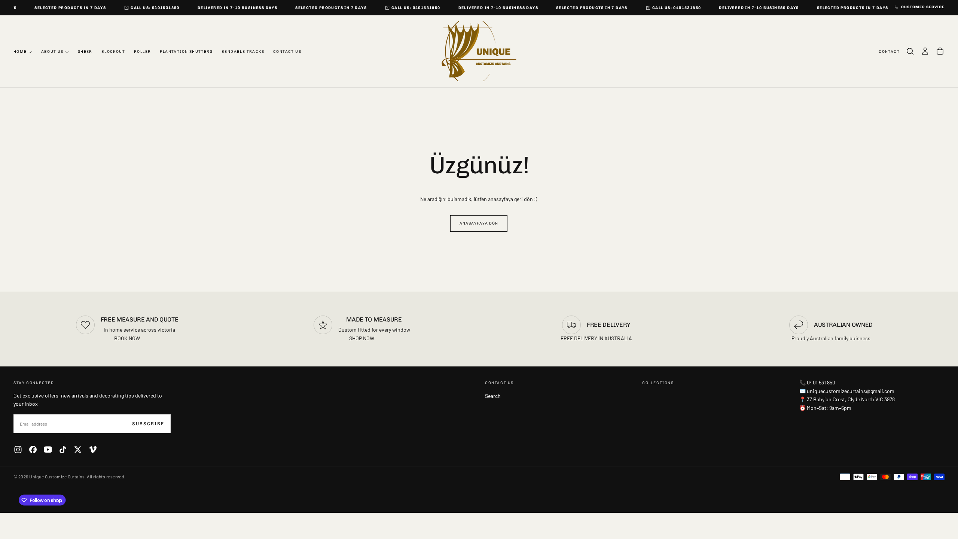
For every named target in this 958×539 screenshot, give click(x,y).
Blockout (113, 51)
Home (20, 51)
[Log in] (925, 51)
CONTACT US (499, 383)
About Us (52, 51)
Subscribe (148, 423)
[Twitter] (77, 449)
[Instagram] (17, 449)
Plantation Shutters (186, 51)
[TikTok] (62, 449)
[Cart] (940, 51)
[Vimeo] (92, 449)
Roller (142, 51)
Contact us (287, 51)
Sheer (85, 51)
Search (493, 396)
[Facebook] (32, 449)
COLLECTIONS (658, 383)
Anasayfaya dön (479, 223)
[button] (910, 51)
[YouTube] (47, 449)
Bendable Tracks (243, 51)
